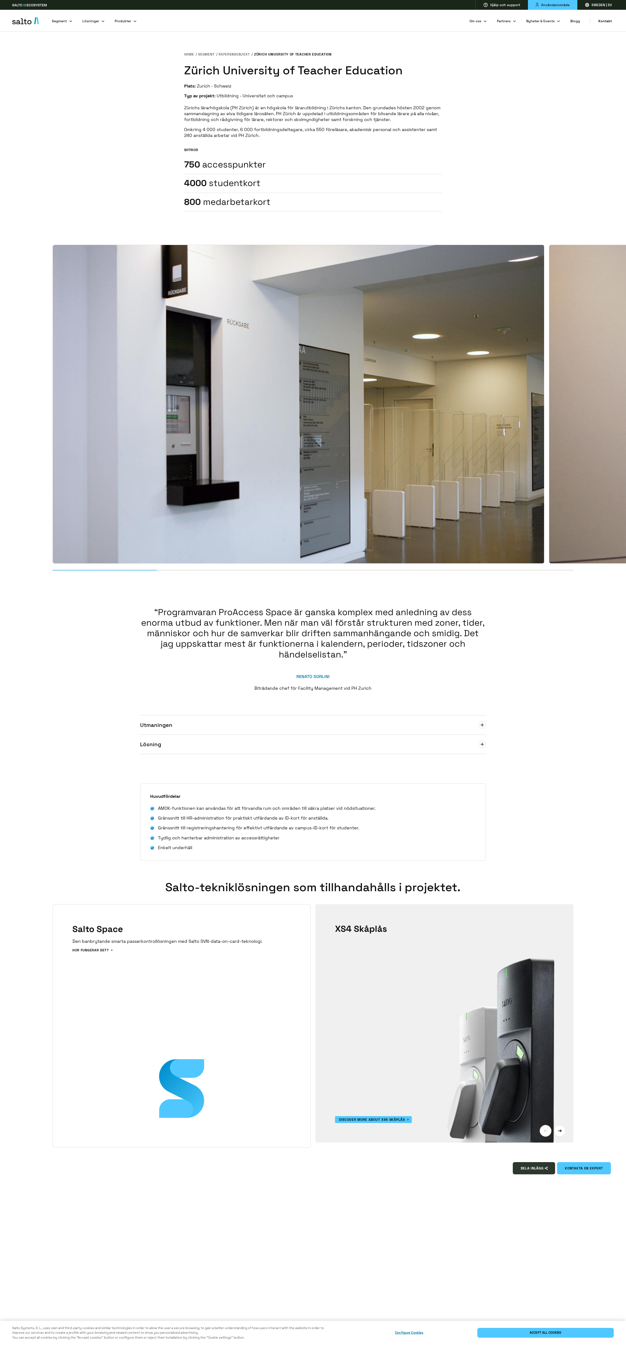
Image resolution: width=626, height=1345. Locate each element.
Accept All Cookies (545, 1333)
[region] (313, 1333)
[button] (545, 1131)
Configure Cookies (409, 1333)
